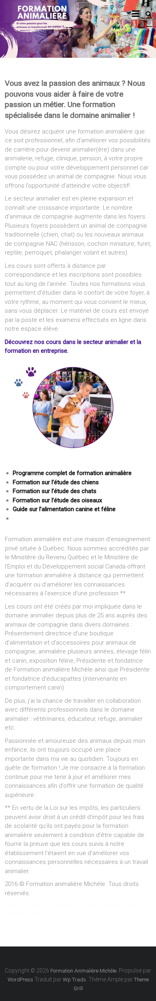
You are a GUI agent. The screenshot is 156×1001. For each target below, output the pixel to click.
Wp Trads (74, 980)
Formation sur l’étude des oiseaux (57, 500)
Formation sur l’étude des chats (54, 491)
